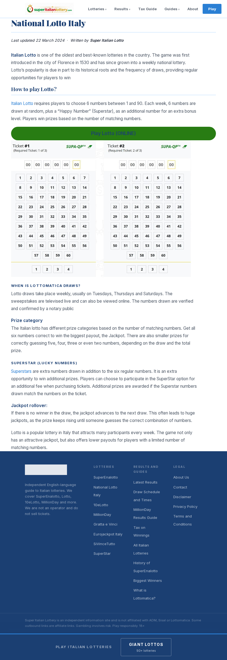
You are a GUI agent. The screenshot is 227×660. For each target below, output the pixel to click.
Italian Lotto (22, 103)
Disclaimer (182, 497)
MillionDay (102, 514)
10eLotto (101, 505)
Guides (170, 9)
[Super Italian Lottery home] (49, 9)
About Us (181, 477)
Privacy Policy (185, 506)
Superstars (21, 371)
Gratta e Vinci (105, 524)
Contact (180, 487)
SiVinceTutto (104, 544)
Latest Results (145, 482)
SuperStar (102, 553)
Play (212, 9)
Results (121, 9)
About (192, 9)
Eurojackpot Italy (108, 534)
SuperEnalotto (106, 477)
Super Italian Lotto (107, 40)
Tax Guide (147, 9)
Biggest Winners (147, 580)
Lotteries (96, 9)
